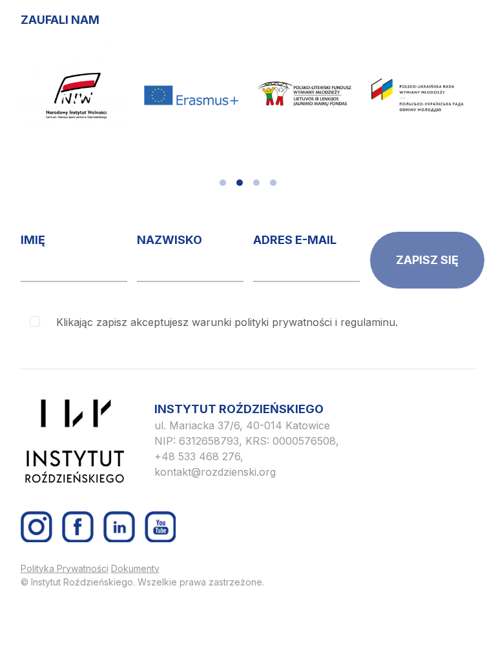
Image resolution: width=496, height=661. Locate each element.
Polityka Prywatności (64, 568)
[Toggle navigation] (455, 50)
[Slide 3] (256, 182)
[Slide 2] (239, 182)
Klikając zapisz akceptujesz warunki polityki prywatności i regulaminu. (227, 322)
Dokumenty (135, 568)
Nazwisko (169, 240)
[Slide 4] (273, 182)
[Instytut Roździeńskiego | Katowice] (72, 84)
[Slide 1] (223, 182)
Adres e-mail (294, 240)
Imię (33, 240)
